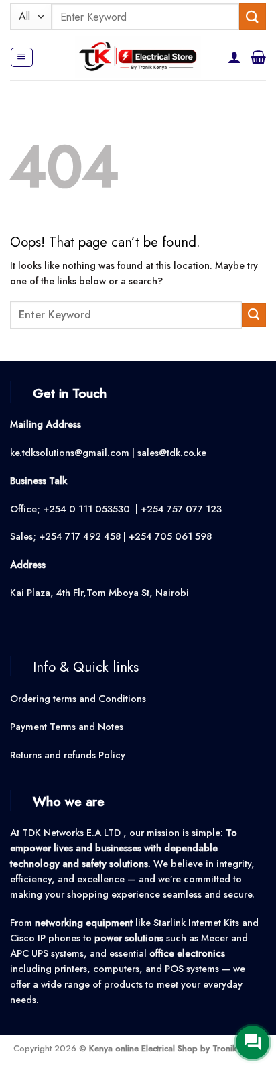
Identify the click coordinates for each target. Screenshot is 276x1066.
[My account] (234, 57)
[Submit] (252, 16)
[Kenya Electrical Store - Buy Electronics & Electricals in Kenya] (138, 57)
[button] (21, 57)
